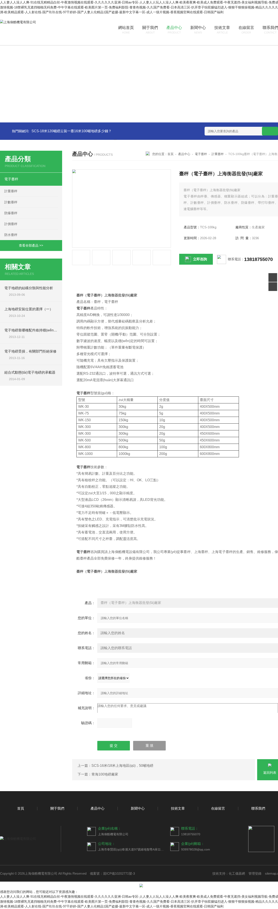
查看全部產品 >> (31, 245)
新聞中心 (138, 808)
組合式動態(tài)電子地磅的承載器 (29, 372)
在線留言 (218, 808)
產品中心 (184, 154)
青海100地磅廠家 (104, 774)
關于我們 (57, 808)
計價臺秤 (10, 224)
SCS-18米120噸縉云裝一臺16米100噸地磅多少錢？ (71, 131)
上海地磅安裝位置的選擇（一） (28, 309)
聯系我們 (258, 808)
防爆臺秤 (10, 213)
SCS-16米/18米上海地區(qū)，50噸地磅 (122, 765)
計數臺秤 (10, 202)
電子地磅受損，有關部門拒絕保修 (30, 351)
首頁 (170, 154)
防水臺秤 (10, 235)
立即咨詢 (200, 259)
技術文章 (178, 808)
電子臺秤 (11, 179)
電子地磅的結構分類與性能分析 (28, 288)
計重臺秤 (10, 191)
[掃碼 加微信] (272, 286)
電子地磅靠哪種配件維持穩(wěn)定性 (33, 330)
